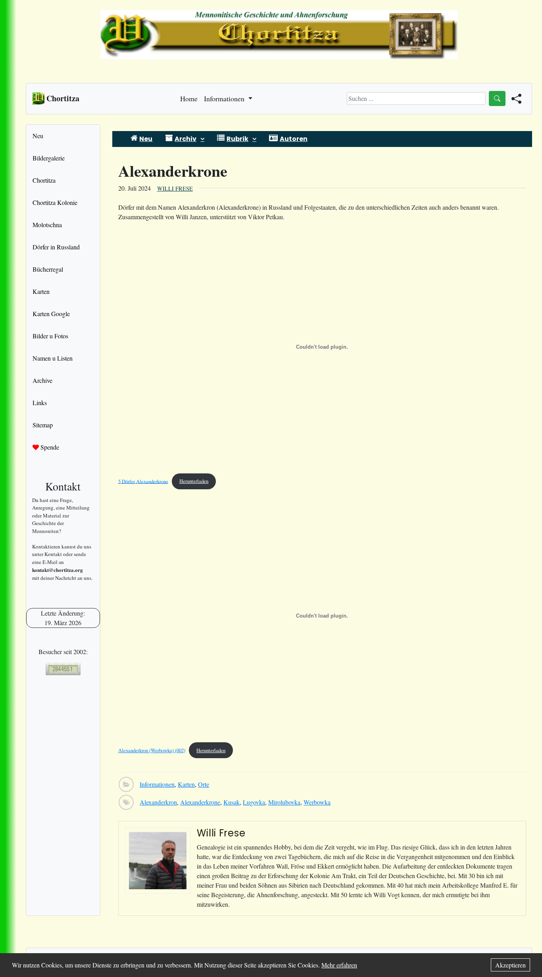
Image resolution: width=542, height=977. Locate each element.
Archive (42, 380)
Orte (203, 784)
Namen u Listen (53, 358)
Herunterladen (193, 481)
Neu (38, 135)
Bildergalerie (49, 158)
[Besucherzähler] (63, 669)
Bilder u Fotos (50, 336)
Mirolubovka (284, 802)
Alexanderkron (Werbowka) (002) (151, 750)
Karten (41, 291)
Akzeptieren (510, 965)
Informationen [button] (225, 98)
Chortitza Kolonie (55, 202)
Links (40, 402)
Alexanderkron (158, 802)
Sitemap (43, 425)
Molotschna (47, 224)
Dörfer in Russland (56, 247)
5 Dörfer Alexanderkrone (143, 481)
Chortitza (44, 180)
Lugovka (254, 802)
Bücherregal (48, 269)
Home (189, 98)
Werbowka (317, 802)
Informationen (157, 784)
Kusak (231, 802)
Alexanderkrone (200, 802)
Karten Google (51, 313)
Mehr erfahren (339, 965)
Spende (49, 447)
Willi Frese (175, 188)
